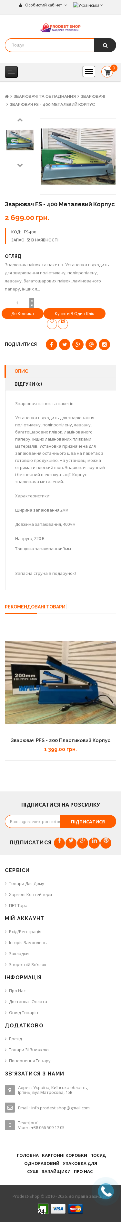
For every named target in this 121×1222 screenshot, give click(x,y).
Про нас (17, 990)
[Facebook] (59, 843)
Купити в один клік (74, 313)
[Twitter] (71, 843)
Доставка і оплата (28, 1001)
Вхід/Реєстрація (25, 931)
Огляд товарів (23, 1012)
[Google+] (82, 843)
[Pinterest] (105, 843)
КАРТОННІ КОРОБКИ (64, 1155)
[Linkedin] (94, 843)
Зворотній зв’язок (27, 964)
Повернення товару (30, 1061)
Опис (21, 371)
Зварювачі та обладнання (45, 96)
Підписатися (88, 822)
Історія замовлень (28, 942)
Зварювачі (93, 96)
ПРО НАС (83, 1171)
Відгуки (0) (28, 384)
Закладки (19, 953)
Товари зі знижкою (29, 1050)
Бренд (15, 1039)
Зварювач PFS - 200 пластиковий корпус (60, 740)
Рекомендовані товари (35, 606)
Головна (28, 1155)
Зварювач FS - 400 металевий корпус (52, 104)
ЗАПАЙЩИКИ (56, 1171)
